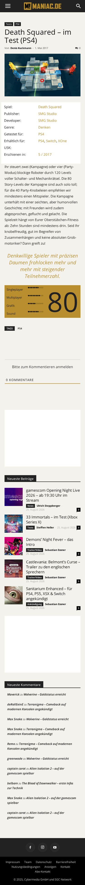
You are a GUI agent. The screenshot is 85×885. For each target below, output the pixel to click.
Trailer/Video (34, 550)
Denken (44, 127)
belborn (12, 783)
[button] (78, 6)
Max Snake (14, 719)
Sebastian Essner (55, 550)
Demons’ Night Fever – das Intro (49, 542)
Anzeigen (50, 867)
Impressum (13, 862)
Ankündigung (34, 604)
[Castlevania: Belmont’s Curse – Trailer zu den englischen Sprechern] (14, 568)
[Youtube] (54, 847)
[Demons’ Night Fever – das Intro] (14, 546)
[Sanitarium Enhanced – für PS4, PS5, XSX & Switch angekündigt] (14, 595)
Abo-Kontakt (42, 871)
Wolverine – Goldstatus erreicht (45, 694)
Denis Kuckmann (20, 48)
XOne (62, 141)
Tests (9, 24)
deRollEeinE (15, 704)
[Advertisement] (42, 438)
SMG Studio (47, 113)
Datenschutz (44, 862)
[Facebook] (30, 847)
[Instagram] (42, 847)
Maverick (13, 694)
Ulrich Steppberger (48, 505)
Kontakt (65, 867)
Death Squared (49, 107)
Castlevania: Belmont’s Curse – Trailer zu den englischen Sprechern (53, 566)
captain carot (16, 768)
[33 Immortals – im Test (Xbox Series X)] (14, 524)
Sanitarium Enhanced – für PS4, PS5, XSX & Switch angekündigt (49, 593)
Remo (11, 744)
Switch (51, 141)
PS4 (17, 24)
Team (28, 862)
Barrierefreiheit (66, 862)
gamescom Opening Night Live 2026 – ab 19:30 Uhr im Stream (53, 495)
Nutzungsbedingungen (26, 867)
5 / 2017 (45, 154)
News (30, 505)
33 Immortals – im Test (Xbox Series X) (52, 519)
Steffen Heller (45, 527)
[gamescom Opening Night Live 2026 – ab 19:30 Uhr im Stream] (14, 497)
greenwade (14, 758)
